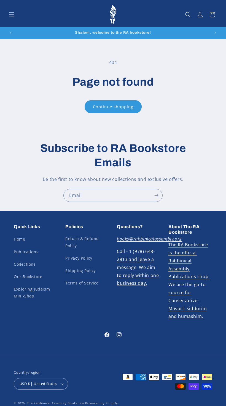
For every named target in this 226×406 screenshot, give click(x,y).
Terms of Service (82, 283)
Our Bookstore (28, 276)
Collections (25, 264)
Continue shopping (113, 106)
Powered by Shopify (101, 403)
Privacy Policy (78, 258)
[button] (12, 15)
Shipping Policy (80, 270)
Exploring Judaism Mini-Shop (32, 292)
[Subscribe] (156, 195)
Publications (26, 251)
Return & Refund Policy (82, 242)
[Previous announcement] (11, 33)
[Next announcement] (215, 33)
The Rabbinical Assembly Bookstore (55, 403)
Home (19, 239)
